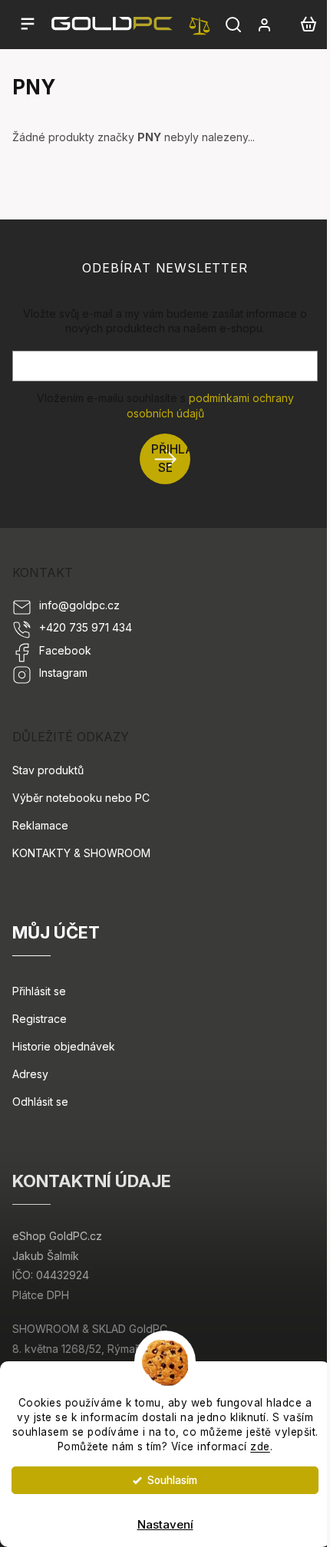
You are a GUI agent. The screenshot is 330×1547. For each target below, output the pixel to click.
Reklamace (40, 825)
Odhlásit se (40, 1101)
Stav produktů (48, 770)
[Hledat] (233, 24)
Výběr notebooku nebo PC (81, 797)
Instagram (63, 672)
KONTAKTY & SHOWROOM (81, 852)
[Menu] (27, 24)
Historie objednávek (63, 1046)
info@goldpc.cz (79, 605)
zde (260, 1446)
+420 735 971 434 (85, 627)
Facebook (65, 650)
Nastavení (165, 1524)
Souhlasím (172, 1480)
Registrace (39, 1018)
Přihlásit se (170, 458)
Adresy (30, 1073)
